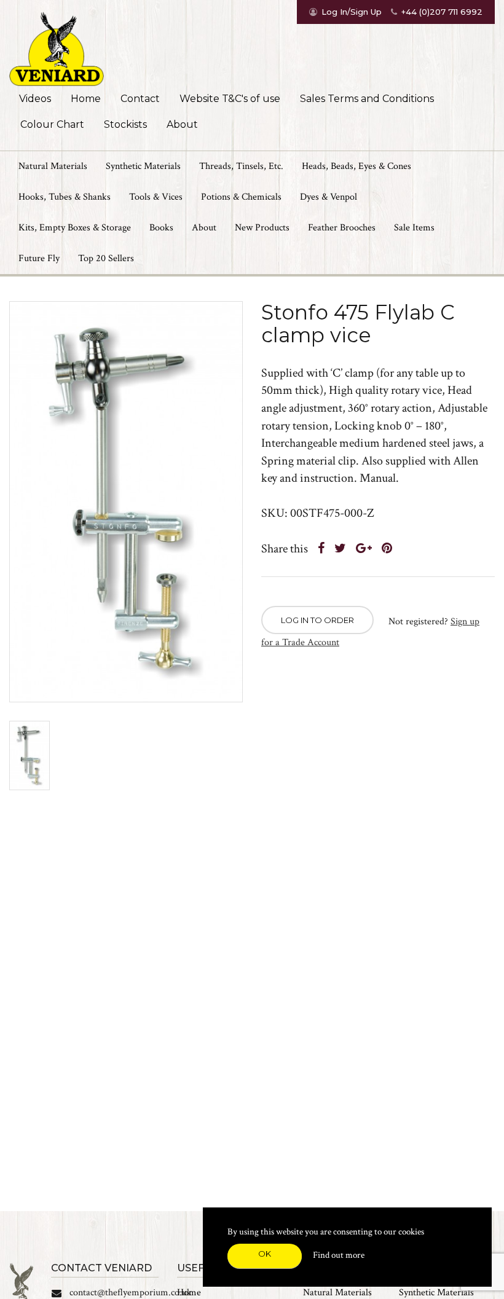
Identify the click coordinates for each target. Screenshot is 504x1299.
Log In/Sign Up (351, 12)
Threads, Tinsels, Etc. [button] (241, 166)
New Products (262, 227)
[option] (126, 501)
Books (161, 227)
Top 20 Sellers (106, 258)
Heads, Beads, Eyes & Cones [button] (356, 166)
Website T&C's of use (229, 98)
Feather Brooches (342, 227)
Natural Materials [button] (52, 166)
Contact (140, 98)
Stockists (125, 124)
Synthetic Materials (436, 1292)
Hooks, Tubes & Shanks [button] (64, 196)
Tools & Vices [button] (156, 196)
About (182, 124)
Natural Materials (337, 1292)
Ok (264, 1253)
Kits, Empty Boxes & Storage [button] (74, 227)
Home (86, 98)
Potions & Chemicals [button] (241, 196)
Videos (35, 98)
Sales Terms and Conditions (367, 98)
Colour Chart (52, 124)
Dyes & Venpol (328, 196)
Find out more (338, 1255)
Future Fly (39, 258)
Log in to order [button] (317, 620)
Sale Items (414, 227)
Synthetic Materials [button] (143, 166)
